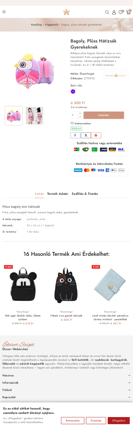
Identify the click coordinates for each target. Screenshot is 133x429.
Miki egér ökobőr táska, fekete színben (23, 317)
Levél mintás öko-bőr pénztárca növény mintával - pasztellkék (110, 317)
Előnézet (38, 269)
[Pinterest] (96, 135)
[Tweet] (86, 135)
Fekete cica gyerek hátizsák (66, 315)
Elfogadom (118, 420)
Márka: (75, 74)
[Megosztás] (75, 135)
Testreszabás (73, 420)
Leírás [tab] (39, 193)
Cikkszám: (77, 78)
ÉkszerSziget (87, 74)
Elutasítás (96, 420)
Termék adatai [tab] (57, 193)
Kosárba (103, 115)
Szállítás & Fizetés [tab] (85, 193)
